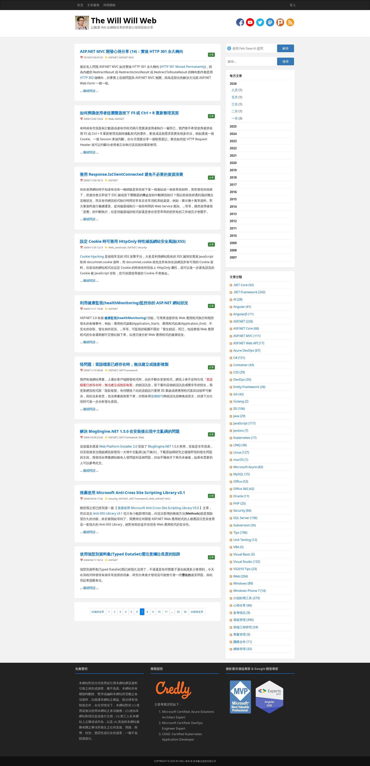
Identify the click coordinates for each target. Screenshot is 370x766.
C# (239, 358)
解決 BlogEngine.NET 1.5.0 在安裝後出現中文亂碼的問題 (130, 431)
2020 (233, 163)
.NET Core (243, 285)
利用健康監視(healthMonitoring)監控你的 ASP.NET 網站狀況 (134, 302)
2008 (233, 250)
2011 (233, 228)
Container (243, 365)
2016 (233, 192)
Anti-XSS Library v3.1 (108, 513)
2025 (233, 126)
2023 (233, 141)
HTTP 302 (87, 78)
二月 (235, 111)
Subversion (244, 525)
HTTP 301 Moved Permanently (183, 67)
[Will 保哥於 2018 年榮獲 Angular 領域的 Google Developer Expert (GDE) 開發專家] (269, 697)
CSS (239, 372)
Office (240, 481)
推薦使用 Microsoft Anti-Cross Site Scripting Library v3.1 (132, 492)
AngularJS (243, 314)
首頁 (80, 5)
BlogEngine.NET (159, 446)
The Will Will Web (123, 20)
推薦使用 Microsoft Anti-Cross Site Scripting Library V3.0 (158, 508)
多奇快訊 (241, 613)
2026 (236, 100)
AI (237, 299)
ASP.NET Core (246, 328)
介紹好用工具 (246, 598)
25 (178, 611)
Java (239, 416)
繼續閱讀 (89, 91)
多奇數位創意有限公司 (204, 761)
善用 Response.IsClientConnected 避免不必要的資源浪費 (131, 174)
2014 (233, 206)
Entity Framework (249, 387)
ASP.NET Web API (248, 343)
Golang (240, 401)
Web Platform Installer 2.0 (118, 446)
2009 (233, 243)
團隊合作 (242, 642)
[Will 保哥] (251, 22)
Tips (240, 532)
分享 (211, 54)
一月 (235, 118)
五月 (235, 97)
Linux (241, 452)
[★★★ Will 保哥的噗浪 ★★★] (281, 22)
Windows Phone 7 (249, 591)
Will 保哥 (184, 761)
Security (142, 247)
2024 (233, 134)
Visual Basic (244, 554)
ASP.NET (113, 57)
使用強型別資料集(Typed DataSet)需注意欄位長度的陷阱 (130, 554)
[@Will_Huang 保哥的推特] (261, 22)
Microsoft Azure (248, 467)
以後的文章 (98, 611)
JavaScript (120, 247)
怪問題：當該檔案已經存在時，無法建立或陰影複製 (124, 364)
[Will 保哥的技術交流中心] (240, 22)
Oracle (241, 496)
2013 (233, 214)
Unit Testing (245, 540)
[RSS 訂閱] (290, 22)
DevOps (242, 379)
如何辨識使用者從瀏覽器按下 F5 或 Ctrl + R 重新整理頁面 (129, 112)
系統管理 (243, 620)
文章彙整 (93, 5)
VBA (238, 547)
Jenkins (240, 430)
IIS (239, 409)
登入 (293, 5)
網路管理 (242, 649)
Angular (242, 307)
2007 (233, 257)
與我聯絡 (109, 5)
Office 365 (243, 489)
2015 (233, 199)
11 (166, 611)
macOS (240, 460)
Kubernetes (244, 438)
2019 (233, 170)
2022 (233, 148)
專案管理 (241, 634)
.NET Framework (128, 370)
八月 (235, 90)
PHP (239, 503)
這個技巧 (157, 396)
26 (185, 611)
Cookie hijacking (92, 256)
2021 (233, 155)
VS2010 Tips (245, 569)
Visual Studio (246, 561)
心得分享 (242, 605)
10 (159, 611)
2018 (233, 177)
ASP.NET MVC (126, 57)
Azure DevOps (246, 350)
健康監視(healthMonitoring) (125, 318)
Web (111, 119)
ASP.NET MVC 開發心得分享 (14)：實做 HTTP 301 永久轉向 (131, 51)
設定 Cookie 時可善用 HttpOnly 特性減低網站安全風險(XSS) (133, 241)
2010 (233, 235)
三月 (235, 104)
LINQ (240, 445)
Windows (243, 583)
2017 (233, 184)
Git (238, 394)
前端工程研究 (245, 627)
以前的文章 (197, 611)
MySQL (241, 474)
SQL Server (245, 518)
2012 (233, 221)
